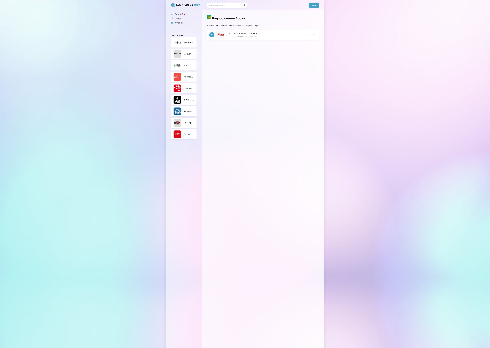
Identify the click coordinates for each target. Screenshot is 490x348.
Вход (314, 5)
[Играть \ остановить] (211, 34)
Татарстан (249, 26)
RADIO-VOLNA (187, 5)
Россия (223, 26)
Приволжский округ (235, 26)
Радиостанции (212, 26)
